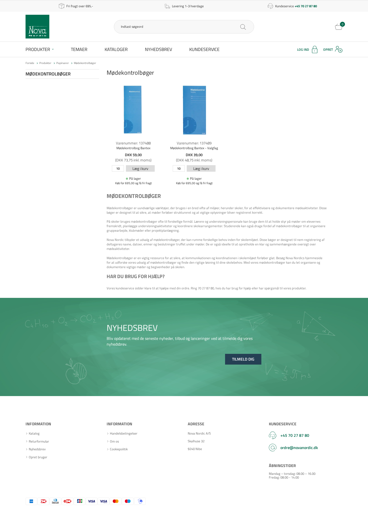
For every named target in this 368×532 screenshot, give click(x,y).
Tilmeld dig (243, 359)
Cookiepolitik (119, 449)
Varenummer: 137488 (133, 143)
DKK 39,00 (194, 155)
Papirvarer (62, 63)
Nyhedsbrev (158, 49)
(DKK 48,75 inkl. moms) (194, 160)
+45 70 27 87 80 (294, 435)
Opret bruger (38, 457)
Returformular (39, 441)
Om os (114, 441)
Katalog (34, 433)
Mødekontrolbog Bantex (133, 147)
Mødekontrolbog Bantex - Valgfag (194, 147)
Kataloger (116, 49)
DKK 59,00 (133, 155)
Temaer (79, 49)
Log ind (303, 49)
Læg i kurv (140, 168)
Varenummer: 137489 (194, 143)
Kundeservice (204, 49)
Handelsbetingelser (123, 433)
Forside (30, 63)
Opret (328, 49)
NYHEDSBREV (132, 327)
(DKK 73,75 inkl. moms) (133, 160)
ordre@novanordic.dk (299, 448)
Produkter (38, 49)
